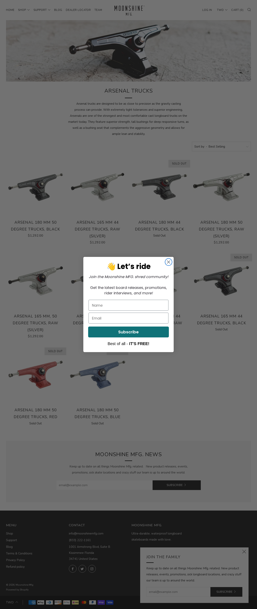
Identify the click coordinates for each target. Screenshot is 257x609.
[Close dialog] (168, 262)
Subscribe (128, 332)
